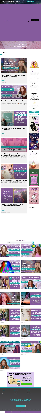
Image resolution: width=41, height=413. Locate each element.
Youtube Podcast (24, 46)
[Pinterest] (20, 412)
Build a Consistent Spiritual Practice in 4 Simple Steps (12, 101)
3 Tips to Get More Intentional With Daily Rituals (14, 180)
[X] (29, 412)
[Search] (38, 114)
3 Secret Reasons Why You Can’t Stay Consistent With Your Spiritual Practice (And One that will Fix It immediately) (13, 75)
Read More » (3, 80)
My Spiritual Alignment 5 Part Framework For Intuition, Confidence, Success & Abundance (13, 154)
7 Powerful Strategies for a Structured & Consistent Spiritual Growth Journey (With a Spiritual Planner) (13, 128)
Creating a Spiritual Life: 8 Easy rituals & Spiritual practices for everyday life (12, 205)
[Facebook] (16, 412)
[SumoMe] (38, 412)
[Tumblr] (25, 412)
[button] (28, 21)
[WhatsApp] (11, 412)
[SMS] (7, 412)
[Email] (34, 412)
